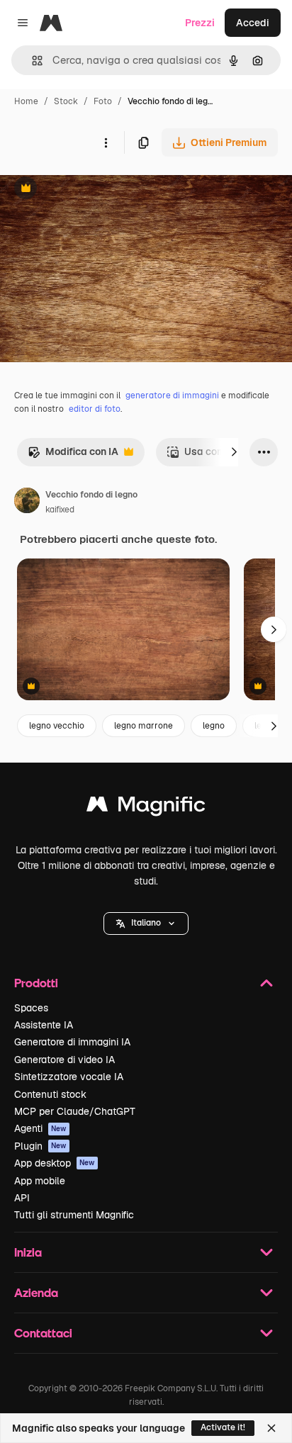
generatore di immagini (172, 395)
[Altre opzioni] (105, 142)
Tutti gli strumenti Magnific (74, 1214)
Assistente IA (43, 1024)
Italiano (146, 922)
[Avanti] (234, 452)
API (22, 1197)
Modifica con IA (73, 455)
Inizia (28, 1252)
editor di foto (94, 409)
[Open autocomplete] (31, 60)
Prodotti (36, 982)
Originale (93, 189)
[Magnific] (146, 808)
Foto (103, 101)
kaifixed (59, 509)
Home (26, 101)
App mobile (39, 1180)
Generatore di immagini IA (72, 1041)
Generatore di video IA (64, 1059)
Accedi (252, 22)
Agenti (40, 1128)
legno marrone (143, 725)
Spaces (31, 1007)
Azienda (36, 1292)
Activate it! (223, 1427)
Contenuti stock (50, 1094)
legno (214, 725)
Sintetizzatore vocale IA (68, 1076)
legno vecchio (56, 725)
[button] (146, 923)
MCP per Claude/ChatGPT (74, 1111)
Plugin (40, 1146)
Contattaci (43, 1332)
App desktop (54, 1163)
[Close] (271, 1428)
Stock (66, 101)
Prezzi (200, 22)
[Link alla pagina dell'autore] (27, 502)
